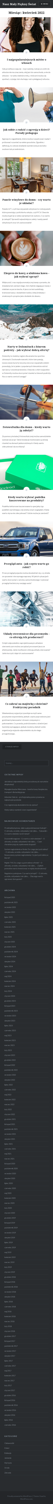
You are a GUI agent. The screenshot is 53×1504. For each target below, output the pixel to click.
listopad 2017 (9, 1341)
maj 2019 (7, 1252)
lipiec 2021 (8, 1144)
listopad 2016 (9, 1400)
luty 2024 (8, 991)
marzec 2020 (9, 1203)
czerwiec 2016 (10, 1425)
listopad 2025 (9, 897)
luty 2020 (8, 1208)
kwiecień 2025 (10, 927)
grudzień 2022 (10, 1060)
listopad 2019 (9, 1223)
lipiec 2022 (8, 1085)
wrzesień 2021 (10, 1134)
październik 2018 (11, 1287)
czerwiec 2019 (10, 1247)
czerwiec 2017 (10, 1366)
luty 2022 (8, 1109)
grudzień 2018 (10, 1277)
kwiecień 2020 (10, 1198)
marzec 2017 (9, 1381)
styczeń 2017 (9, 1390)
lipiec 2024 (8, 966)
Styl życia (8, 1463)
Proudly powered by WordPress (19, 1496)
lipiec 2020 (8, 1183)
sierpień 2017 (9, 1356)
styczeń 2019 (9, 1272)
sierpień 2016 (9, 1415)
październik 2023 (11, 1011)
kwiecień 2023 (10, 1040)
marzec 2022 (9, 1104)
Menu (45, 4)
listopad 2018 (9, 1282)
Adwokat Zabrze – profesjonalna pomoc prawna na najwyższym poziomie (24, 798)
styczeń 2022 (9, 1114)
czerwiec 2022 (10, 1090)
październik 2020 (11, 1168)
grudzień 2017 (10, 1336)
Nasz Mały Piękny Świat (19, 4)
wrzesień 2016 (10, 1410)
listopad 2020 (9, 1164)
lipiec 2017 (8, 1361)
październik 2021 (11, 1129)
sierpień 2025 (9, 912)
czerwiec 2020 (10, 1188)
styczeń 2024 (9, 996)
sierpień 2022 (9, 1080)
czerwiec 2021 (10, 1149)
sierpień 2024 (9, 961)
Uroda (6, 1468)
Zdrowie (7, 1473)
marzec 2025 (9, 932)
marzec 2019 (9, 1262)
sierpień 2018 (9, 1297)
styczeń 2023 (9, 1055)
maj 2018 (7, 1311)
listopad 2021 (9, 1124)
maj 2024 (7, 976)
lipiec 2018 (8, 1302)
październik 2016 (11, 1405)
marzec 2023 (9, 1045)
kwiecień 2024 (10, 981)
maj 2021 (7, 1154)
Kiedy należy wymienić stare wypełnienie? (20, 810)
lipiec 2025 (8, 917)
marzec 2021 (9, 1159)
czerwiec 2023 (10, 1030)
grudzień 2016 (10, 1395)
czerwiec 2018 (10, 1307)
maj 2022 (7, 1095)
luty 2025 (8, 937)
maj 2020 (7, 1193)
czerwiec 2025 (10, 922)
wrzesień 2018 (10, 1292)
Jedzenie (7, 1458)
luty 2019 (8, 1267)
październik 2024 (11, 952)
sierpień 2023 (9, 1021)
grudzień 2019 (10, 1218)
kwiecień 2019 (10, 1257)
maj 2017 (7, 1371)
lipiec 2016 (8, 1420)
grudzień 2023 (10, 1001)
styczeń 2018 (9, 1331)
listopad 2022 (9, 1065)
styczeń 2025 (9, 942)
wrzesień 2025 (10, 907)
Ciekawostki (9, 1443)
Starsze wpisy (12, 747)
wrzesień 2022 (10, 1075)
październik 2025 (11, 902)
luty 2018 (8, 1326)
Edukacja (7, 1453)
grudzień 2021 (10, 1119)
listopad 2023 (9, 1006)
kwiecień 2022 (10, 1100)
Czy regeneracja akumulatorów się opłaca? (21, 805)
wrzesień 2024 (10, 956)
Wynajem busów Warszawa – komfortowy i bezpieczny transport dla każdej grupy (25, 790)
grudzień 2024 (10, 947)
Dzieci (6, 1448)
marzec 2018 (9, 1321)
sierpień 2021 (9, 1139)
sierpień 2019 (9, 1238)
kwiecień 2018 (10, 1316)
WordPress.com (26, 1499)
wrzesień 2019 (10, 1233)
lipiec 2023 (8, 1026)
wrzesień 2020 (10, 1173)
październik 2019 (11, 1228)
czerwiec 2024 (10, 971)
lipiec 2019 (8, 1242)
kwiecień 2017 (10, 1376)
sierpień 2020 (9, 1178)
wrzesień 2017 (10, 1351)
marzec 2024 (9, 986)
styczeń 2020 (9, 1213)
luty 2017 (8, 1385)
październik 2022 (11, 1070)
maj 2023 (7, 1035)
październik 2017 (11, 1346)
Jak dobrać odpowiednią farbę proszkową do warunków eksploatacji (26, 783)
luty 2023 (8, 1050)
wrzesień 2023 (10, 1016)
